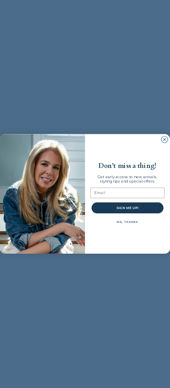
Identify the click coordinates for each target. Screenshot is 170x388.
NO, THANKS (127, 222)
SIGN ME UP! (128, 208)
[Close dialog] (164, 139)
